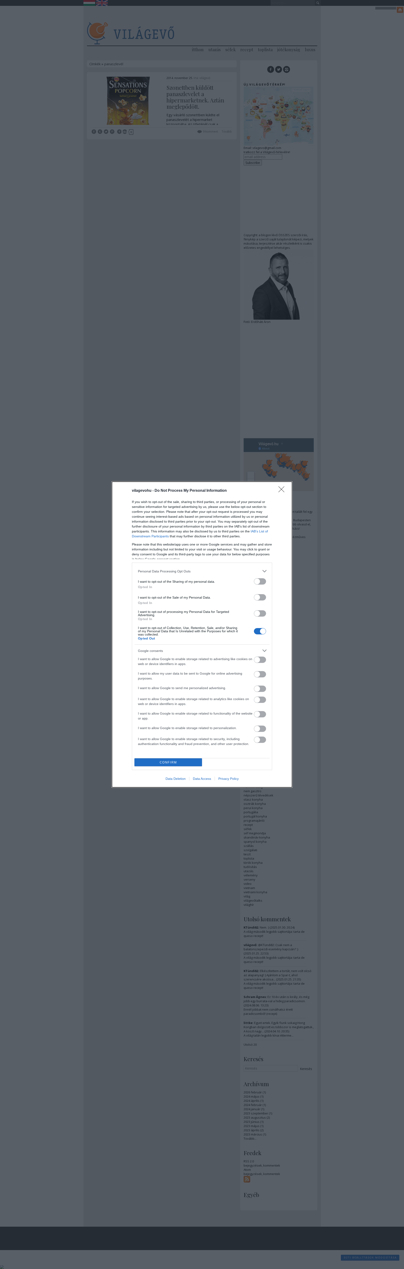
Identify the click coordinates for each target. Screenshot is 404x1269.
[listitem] (202, 571)
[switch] (260, 581)
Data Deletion (176, 779)
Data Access (202, 779)
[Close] (282, 490)
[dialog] (202, 634)
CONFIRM (168, 762)
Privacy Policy (228, 779)
